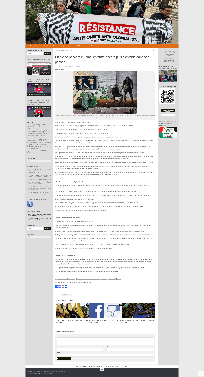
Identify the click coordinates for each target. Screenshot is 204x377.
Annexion (35, 124)
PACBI (42, 142)
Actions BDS (76, 46)
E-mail (108, 346)
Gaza (45, 133)
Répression (33, 146)
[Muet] (46, 94)
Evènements (94, 46)
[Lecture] (29, 94)
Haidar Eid (36, 135)
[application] (39, 89)
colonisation (36, 131)
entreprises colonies (38, 133)
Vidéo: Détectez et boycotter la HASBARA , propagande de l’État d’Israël (39, 175)
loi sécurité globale (44, 137)
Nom (58, 346)
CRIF (49, 131)
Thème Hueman (49, 373)
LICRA (35, 138)
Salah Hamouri (42, 146)
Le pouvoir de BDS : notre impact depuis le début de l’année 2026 (39, 219)
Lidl (39, 137)
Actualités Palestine (52, 46)
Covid (63, 294)
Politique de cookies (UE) (113, 366)
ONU (34, 142)
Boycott (33, 129)
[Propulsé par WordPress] (39, 373)
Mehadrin (41, 140)
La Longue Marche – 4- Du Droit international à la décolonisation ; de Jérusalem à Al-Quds (39, 171)
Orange (38, 142)
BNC (29, 129)
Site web (59, 352)
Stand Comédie (35, 148)
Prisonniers (68, 294)
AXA (48, 124)
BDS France (35, 126)
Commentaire (60, 336)
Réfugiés (44, 144)
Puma (40, 144)
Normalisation (29, 142)
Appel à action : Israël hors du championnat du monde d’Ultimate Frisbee (39, 214)
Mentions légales (81, 366)
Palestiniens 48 (47, 142)
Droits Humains (30, 133)
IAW (41, 135)
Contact (102, 46)
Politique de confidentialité (96, 366)
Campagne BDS (45, 129)
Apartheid (42, 124)
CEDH (28, 131)
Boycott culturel (38, 129)
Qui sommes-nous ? (39, 46)
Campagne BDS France (34, 211)
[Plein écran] (49, 94)
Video (42, 151)
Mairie (29, 140)
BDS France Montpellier (43, 126)
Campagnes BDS (66, 46)
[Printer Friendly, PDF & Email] (60, 69)
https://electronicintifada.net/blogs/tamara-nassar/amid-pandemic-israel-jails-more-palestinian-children (87, 279)
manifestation (33, 140)
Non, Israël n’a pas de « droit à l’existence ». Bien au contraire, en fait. (39, 193)
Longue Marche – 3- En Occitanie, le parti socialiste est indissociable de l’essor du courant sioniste (39, 188)
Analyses (85, 46)
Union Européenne (36, 151)
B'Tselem (29, 126)
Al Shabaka (29, 124)
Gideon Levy (30, 135)
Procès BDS (35, 144)
